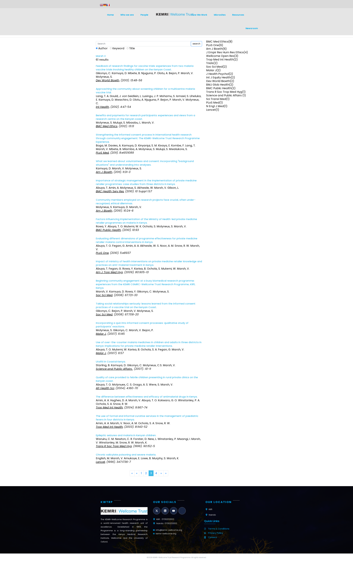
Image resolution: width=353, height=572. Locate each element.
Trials (209, 63)
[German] (104, 5)
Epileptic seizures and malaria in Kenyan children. (126, 435)
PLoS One (212, 45)
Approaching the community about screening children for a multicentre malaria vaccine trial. (145, 90)
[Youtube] (173, 510)
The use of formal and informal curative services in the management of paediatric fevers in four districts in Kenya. (147, 417)
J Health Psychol (217, 74)
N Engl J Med (215, 106)
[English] (101, 5)
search (196, 43)
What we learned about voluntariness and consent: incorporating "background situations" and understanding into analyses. (145, 163)
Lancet (211, 110)
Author (103, 48)
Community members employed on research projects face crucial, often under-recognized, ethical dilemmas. (146, 201)
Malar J (211, 70)
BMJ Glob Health (217, 85)
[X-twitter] (156, 510)
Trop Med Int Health (220, 59)
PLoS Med (212, 102)
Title (132, 48)
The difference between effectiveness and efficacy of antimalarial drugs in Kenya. (146, 396)
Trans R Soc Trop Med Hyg (224, 92)
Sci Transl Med (216, 99)
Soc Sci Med (214, 67)
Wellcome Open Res (220, 56)
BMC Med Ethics (217, 41)
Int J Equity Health (218, 77)
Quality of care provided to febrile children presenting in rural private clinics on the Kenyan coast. (147, 379)
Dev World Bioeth (218, 81)
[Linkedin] (165, 510)
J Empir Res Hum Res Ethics (225, 52)
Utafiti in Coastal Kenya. (111, 361)
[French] (108, 5)
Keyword (118, 48)
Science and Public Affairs (224, 95)
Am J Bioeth (214, 49)
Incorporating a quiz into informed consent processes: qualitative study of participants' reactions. (142, 324)
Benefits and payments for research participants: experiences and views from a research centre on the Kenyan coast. (145, 117)
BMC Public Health (218, 88)
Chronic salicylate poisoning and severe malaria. (126, 454)
